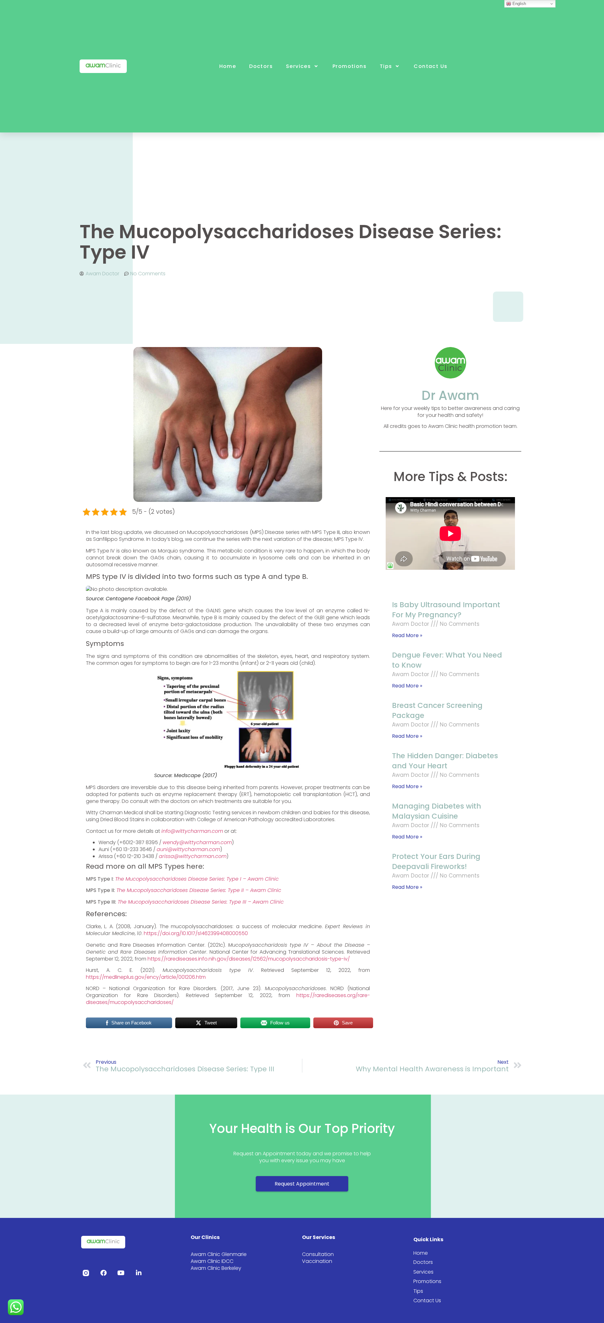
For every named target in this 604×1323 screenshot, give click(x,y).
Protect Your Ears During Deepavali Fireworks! (436, 861)
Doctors (261, 66)
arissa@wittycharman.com (192, 856)
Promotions (349, 66)
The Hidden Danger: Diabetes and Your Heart (445, 761)
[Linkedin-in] (138, 1273)
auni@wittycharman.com (188, 849)
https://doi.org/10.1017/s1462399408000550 (196, 933)
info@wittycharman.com (192, 831)
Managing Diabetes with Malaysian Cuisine (436, 811)
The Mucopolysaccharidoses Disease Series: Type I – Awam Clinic (197, 879)
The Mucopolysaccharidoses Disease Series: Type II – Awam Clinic (198, 890)
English (518, 3)
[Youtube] (121, 1273)
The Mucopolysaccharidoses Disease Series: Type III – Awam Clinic (201, 901)
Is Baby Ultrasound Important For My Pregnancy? (446, 610)
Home (227, 66)
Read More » (407, 635)
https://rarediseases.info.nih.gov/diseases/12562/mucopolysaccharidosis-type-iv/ (249, 958)
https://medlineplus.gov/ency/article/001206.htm (146, 977)
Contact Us (430, 66)
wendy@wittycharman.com (197, 842)
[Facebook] (103, 1273)
